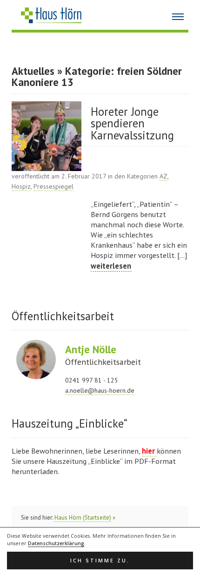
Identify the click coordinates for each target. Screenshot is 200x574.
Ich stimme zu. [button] (100, 560)
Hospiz (21, 186)
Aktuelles (33, 71)
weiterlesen (111, 266)
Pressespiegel (53, 186)
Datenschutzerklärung (56, 543)
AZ (163, 176)
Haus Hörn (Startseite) (82, 517)
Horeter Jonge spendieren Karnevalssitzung (132, 123)
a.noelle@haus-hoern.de (99, 390)
